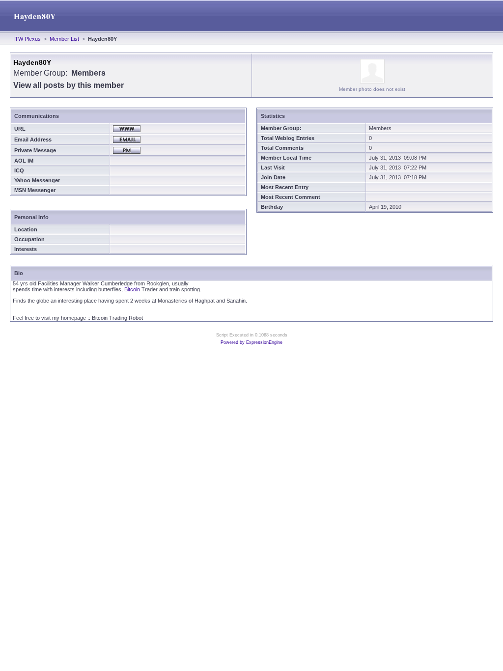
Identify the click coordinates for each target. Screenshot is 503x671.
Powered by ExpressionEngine (251, 342)
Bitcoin (132, 289)
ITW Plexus (27, 39)
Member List (64, 39)
